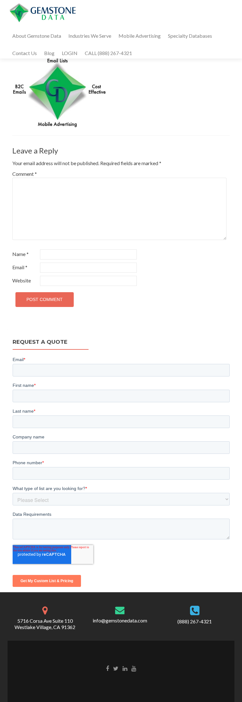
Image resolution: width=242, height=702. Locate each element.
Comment (24, 174)
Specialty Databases (190, 36)
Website (21, 280)
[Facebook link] (107, 668)
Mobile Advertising (139, 36)
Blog (49, 53)
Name (20, 254)
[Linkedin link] (125, 668)
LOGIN (70, 53)
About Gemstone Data (36, 36)
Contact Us (24, 53)
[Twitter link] (115, 668)
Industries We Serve (89, 36)
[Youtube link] (133, 668)
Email (19, 267)
